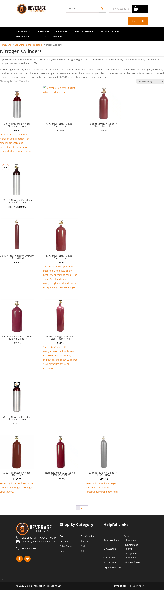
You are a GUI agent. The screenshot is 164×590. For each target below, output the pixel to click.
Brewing (43, 31)
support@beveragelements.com (39, 541)
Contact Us (109, 557)
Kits (62, 551)
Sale (83, 551)
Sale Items (138, 20)
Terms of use (119, 585)
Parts (42, 36)
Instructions (109, 562)
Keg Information (112, 567)
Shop (10, 44)
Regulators (24, 36)
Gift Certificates (132, 562)
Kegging (61, 31)
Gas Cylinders (110, 31)
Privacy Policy (137, 585)
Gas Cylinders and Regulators (28, 44)
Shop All (22, 31)
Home (3, 44)
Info (56, 36)
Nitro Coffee (82, 31)
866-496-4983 (29, 548)
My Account (119, 8)
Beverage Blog (111, 539)
